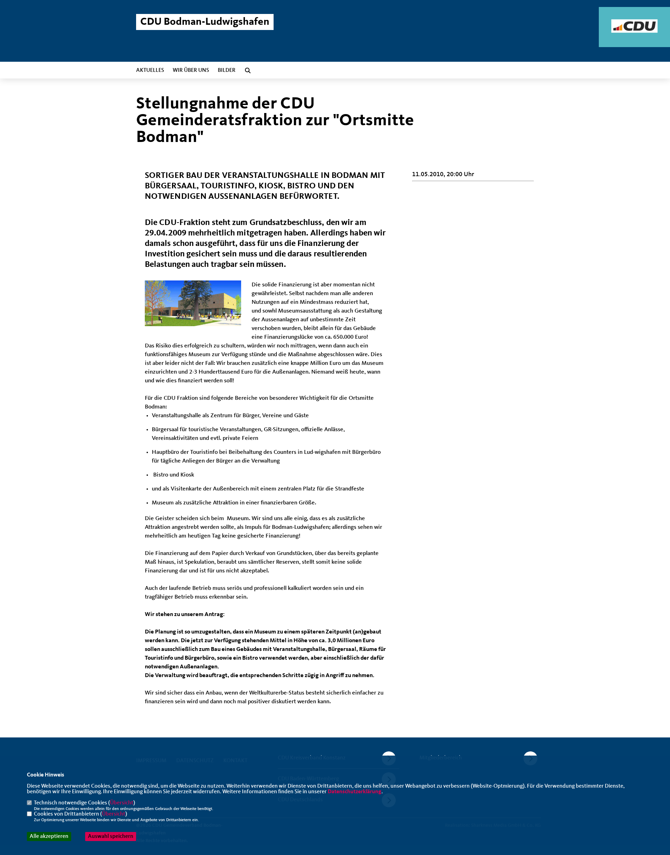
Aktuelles (150, 70)
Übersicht (121, 803)
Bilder (227, 70)
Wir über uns (191, 70)
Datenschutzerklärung (354, 792)
